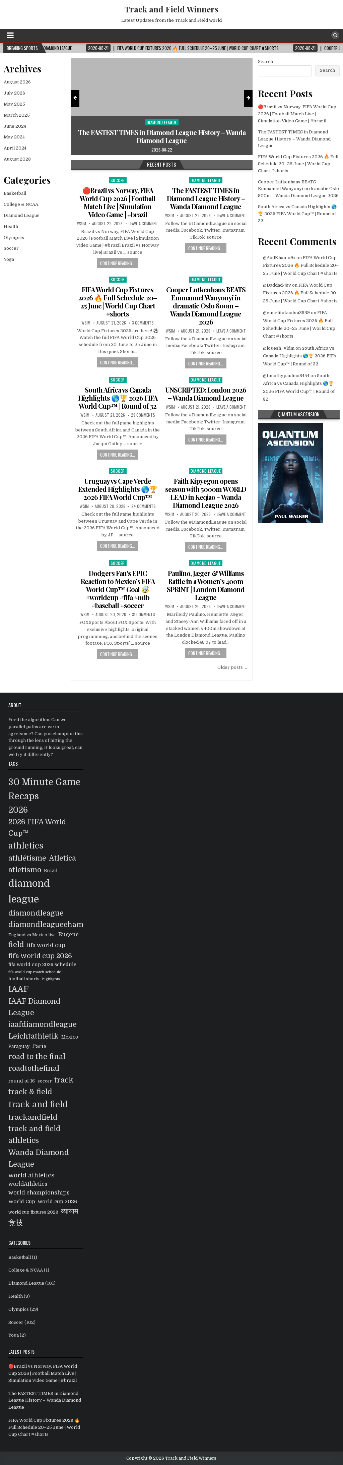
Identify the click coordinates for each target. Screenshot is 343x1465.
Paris (39, 1046)
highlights (51, 979)
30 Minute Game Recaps (44, 789)
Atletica (62, 858)
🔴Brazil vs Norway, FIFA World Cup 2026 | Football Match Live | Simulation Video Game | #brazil (117, 202)
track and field (38, 1104)
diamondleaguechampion (53, 925)
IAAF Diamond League (34, 1007)
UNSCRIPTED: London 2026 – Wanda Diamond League (205, 393)
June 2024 (15, 126)
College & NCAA (21, 204)
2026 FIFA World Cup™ (37, 827)
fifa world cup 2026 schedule (42, 964)
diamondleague (36, 913)
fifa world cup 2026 (40, 956)
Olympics (14, 237)
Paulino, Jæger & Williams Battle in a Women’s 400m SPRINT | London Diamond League (206, 585)
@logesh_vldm (278, 348)
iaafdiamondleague (42, 1024)
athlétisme (27, 858)
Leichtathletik (33, 1036)
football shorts (24, 979)
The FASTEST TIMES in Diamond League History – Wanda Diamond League (206, 198)
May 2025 (14, 104)
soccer (45, 1081)
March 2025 (17, 115)
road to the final (36, 1057)
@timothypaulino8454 (286, 375)
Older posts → (232, 667)
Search (265, 61)
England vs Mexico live (32, 935)
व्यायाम (69, 1211)
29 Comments (143, 415)
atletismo (24, 870)
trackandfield (33, 1117)
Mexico (69, 1037)
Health (11, 226)
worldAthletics (27, 1184)
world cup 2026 (57, 1201)
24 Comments (143, 506)
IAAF (18, 989)
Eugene (68, 935)
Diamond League (206, 180)
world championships (39, 1192)
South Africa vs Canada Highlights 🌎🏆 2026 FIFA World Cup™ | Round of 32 (117, 397)
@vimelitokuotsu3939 (286, 312)
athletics (26, 846)
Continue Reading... (117, 263)
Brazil (51, 870)
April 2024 (15, 148)
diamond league (29, 891)
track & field (30, 1092)
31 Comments (143, 614)
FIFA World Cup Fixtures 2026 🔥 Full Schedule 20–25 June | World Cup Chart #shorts (200, 136)
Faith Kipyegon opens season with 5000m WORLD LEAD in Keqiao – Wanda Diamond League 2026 (205, 493)
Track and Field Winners (171, 9)
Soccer (201, 122)
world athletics (31, 1175)
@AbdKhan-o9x (279, 257)
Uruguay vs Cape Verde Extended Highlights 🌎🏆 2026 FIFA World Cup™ (117, 489)
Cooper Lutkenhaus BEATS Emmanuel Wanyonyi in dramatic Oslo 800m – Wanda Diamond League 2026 (206, 305)
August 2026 (17, 81)
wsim (81, 224)
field (16, 945)
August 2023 (17, 159)
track (64, 1080)
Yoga (9, 259)
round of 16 (21, 1080)
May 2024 (14, 136)
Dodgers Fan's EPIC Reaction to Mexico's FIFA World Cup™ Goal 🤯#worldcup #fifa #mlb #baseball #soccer (118, 589)
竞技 (15, 1223)
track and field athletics (34, 1135)
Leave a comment (143, 224)
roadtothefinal (33, 1068)
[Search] (335, 35)
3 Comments (143, 323)
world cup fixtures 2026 (33, 1212)
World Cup (21, 1201)
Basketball (15, 193)
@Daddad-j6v (277, 285)
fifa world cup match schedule (34, 972)
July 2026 (14, 93)
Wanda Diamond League (38, 1158)
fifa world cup (46, 945)
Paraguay (18, 1046)
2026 (18, 810)
